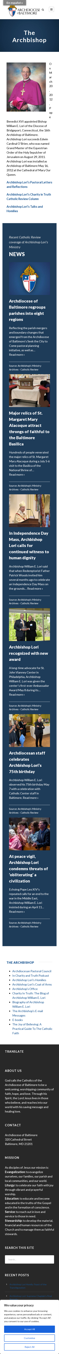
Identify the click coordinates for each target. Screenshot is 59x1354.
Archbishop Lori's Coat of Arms (32, 984)
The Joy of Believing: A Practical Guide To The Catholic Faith (32, 1028)
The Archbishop (20, 962)
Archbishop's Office (25, 989)
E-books (17, 1020)
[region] (29, 1327)
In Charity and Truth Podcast (30, 975)
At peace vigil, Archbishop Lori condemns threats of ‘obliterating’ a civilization (28, 868)
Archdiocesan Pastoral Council (31, 971)
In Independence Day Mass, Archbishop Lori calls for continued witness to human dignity (29, 545)
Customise (29, 1338)
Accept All (29, 1329)
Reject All (29, 1346)
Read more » (17, 354)
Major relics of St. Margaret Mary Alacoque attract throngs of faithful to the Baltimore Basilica (29, 428)
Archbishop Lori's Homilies (29, 980)
